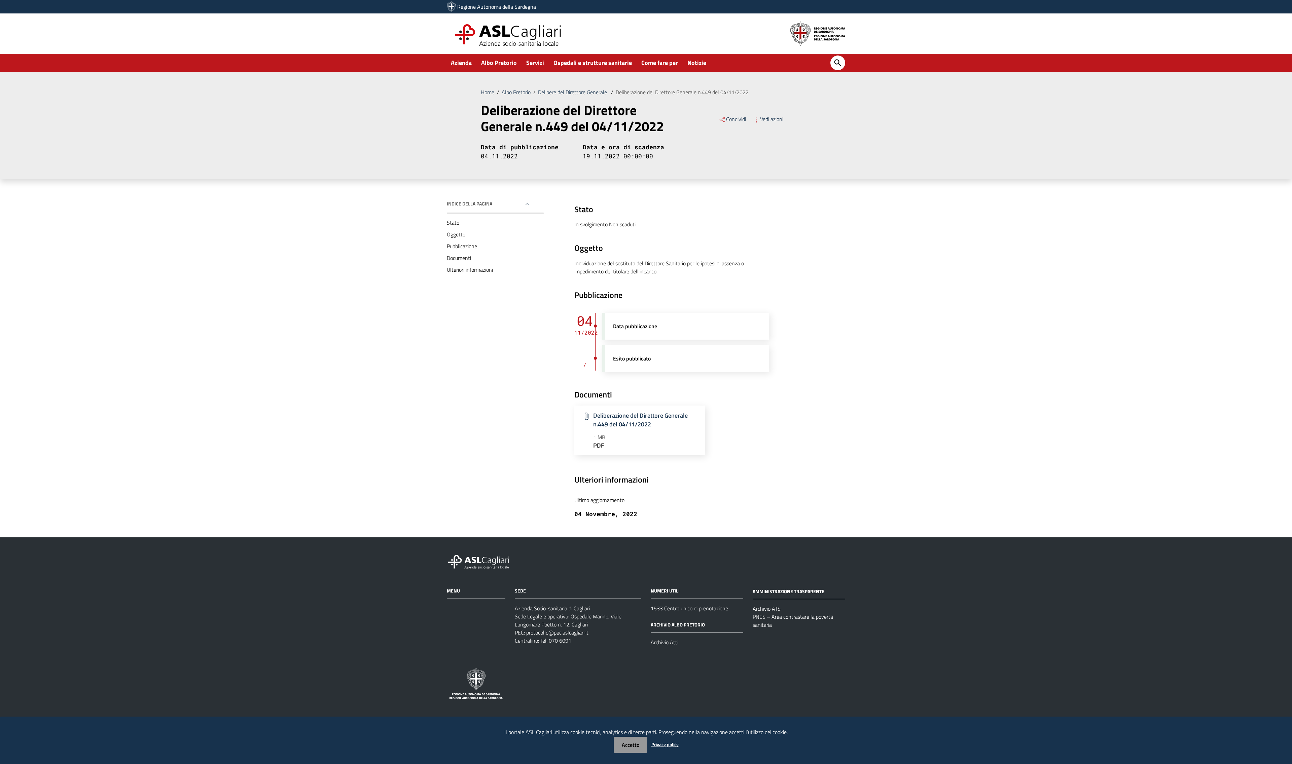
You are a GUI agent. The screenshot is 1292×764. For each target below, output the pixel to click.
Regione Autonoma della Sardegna (496, 7)
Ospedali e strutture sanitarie (592, 62)
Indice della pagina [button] (469, 203)
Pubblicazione (462, 246)
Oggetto (456, 234)
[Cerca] (837, 62)
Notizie (696, 62)
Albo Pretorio (499, 62)
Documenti (459, 258)
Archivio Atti (664, 642)
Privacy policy (665, 744)
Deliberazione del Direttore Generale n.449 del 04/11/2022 (640, 420)
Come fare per (659, 62)
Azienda (461, 62)
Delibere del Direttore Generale (573, 92)
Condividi (736, 119)
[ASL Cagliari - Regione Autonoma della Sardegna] (482, 560)
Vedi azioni (771, 119)
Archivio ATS (767, 609)
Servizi (535, 62)
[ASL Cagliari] (451, 7)
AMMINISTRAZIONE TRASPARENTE (788, 591)
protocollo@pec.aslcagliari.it (557, 632)
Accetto (630, 745)
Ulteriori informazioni (470, 270)
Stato (453, 223)
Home (487, 92)
